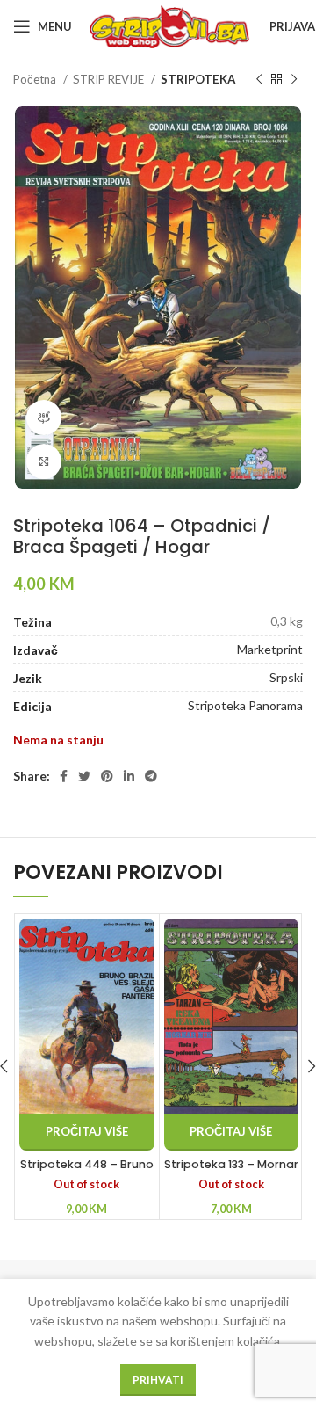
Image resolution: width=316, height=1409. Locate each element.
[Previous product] (259, 80)
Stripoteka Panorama (245, 705)
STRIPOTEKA (198, 79)
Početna (36, 79)
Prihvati (158, 1379)
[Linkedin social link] (129, 776)
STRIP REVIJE (110, 79)
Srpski (286, 677)
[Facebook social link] (63, 776)
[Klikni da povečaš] (43, 461)
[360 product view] (43, 417)
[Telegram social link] (151, 776)
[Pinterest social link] (107, 776)
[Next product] (294, 80)
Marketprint (270, 649)
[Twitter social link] (84, 776)
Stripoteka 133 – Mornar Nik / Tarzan (231, 1172)
